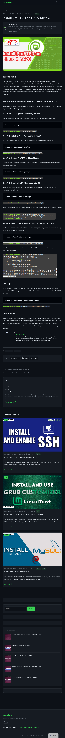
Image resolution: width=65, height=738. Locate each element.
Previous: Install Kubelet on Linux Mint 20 (16, 369)
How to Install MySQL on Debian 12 (16, 572)
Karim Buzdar (20, 13)
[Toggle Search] (56, 2)
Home (4, 10)
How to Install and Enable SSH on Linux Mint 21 (21, 457)
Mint (8, 10)
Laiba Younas (21, 454)
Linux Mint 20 (9, 351)
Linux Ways (23, 727)
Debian (39, 568)
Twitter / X (16, 358)
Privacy (30, 727)
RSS (7, 722)
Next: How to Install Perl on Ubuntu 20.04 (15, 373)
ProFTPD (17, 351)
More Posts (9, 402)
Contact (36, 727)
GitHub (26, 358)
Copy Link (34, 358)
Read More (7, 469)
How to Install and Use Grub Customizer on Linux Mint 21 (24, 514)
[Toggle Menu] (60, 2)
